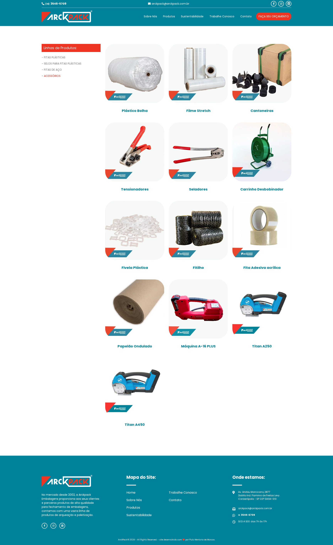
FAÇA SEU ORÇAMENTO (274, 16)
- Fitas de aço (52, 70)
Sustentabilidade (192, 16)
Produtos (169, 16)
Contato (246, 16)
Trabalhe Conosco (221, 16)
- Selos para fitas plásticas (61, 63)
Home (130, 492)
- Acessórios (51, 76)
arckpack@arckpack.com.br (170, 4)
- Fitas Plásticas (53, 57)
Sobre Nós (150, 16)
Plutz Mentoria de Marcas (202, 539)
